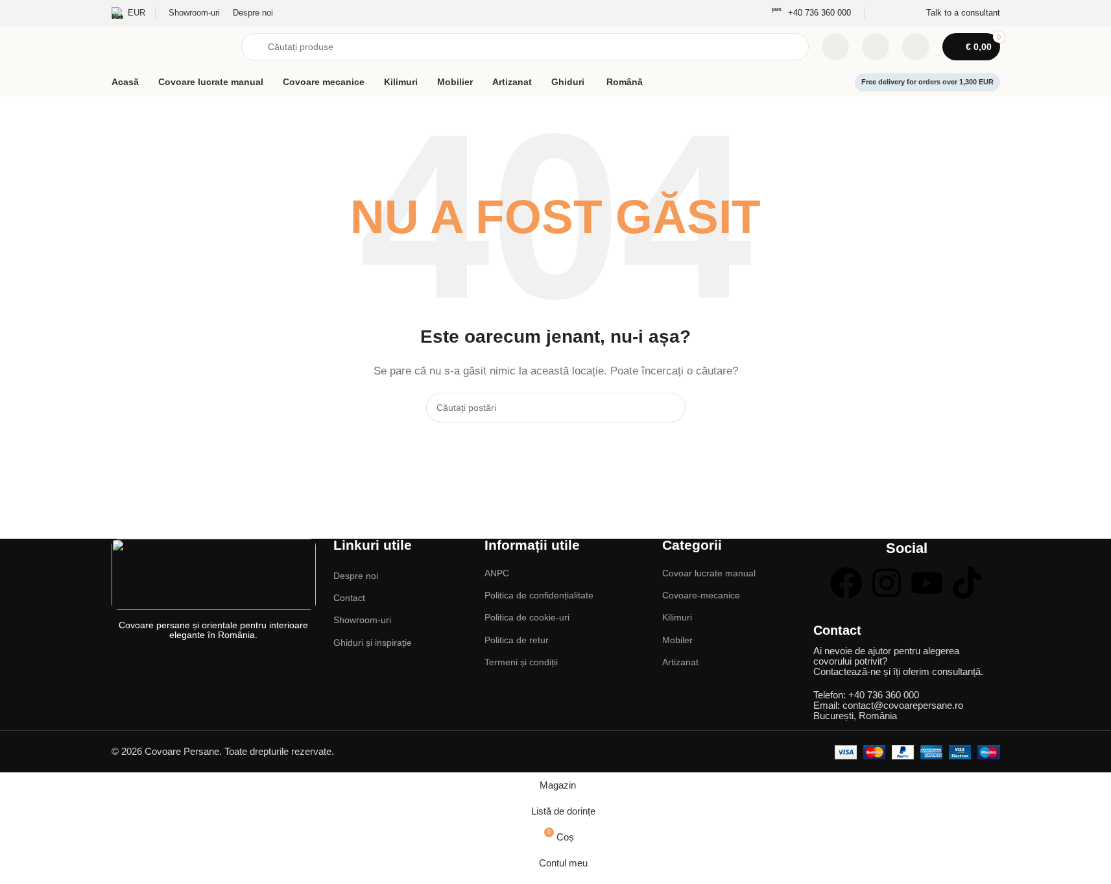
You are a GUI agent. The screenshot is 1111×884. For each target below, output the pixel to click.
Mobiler (677, 640)
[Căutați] (671, 408)
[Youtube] (927, 583)
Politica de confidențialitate (538, 595)
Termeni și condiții (521, 662)
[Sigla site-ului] (170, 45)
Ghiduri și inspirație (372, 642)
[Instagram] (886, 583)
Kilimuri (677, 617)
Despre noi (355, 576)
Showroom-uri (362, 620)
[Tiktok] (967, 583)
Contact (349, 598)
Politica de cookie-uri (526, 617)
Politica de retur (516, 640)
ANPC (496, 573)
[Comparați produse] (835, 47)
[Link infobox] (811, 13)
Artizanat (680, 662)
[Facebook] (846, 583)
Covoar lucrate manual (709, 573)
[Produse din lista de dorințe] (875, 47)
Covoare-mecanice (701, 595)
